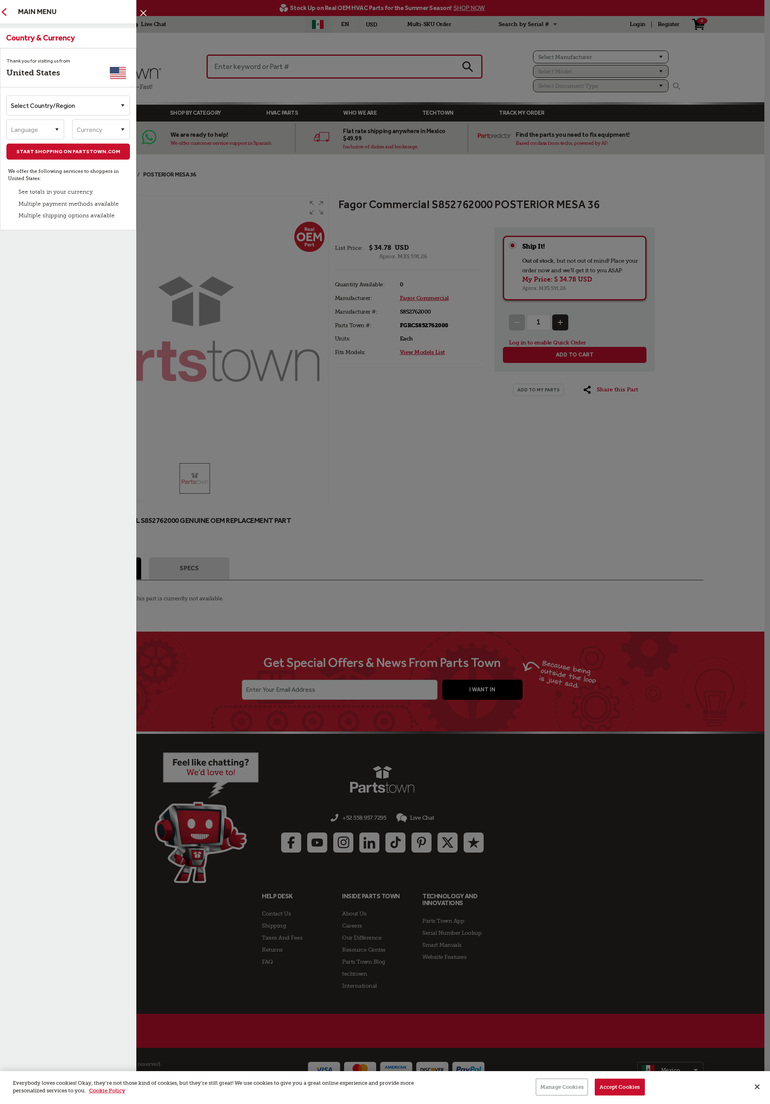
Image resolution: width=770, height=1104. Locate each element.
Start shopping (68, 151)
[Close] (143, 13)
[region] (385, 1087)
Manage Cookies (562, 1087)
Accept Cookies (620, 1087)
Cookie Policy (107, 1091)
